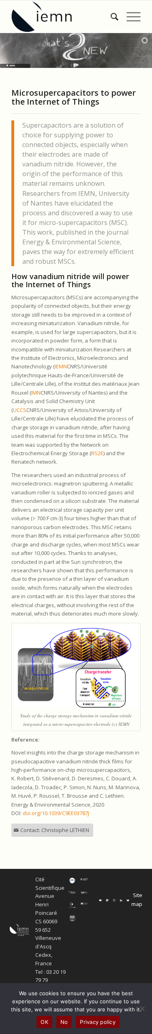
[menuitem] (110, 16)
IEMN (61, 366)
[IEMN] (63, 16)
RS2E (97, 453)
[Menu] (129, 16)
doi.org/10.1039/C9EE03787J (56, 813)
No (64, 1022)
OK (44, 1022)
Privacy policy (98, 1022)
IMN (36, 392)
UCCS (19, 410)
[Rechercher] (110, 16)
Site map (136, 899)
